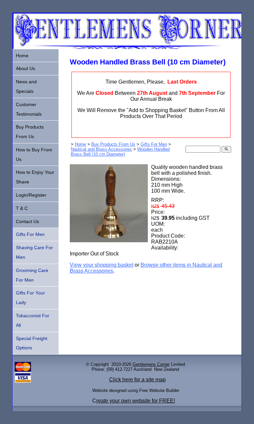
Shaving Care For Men (34, 252)
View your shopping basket (101, 265)
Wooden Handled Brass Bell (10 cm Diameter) (120, 152)
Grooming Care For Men (32, 275)
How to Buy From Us (34, 154)
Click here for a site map (137, 379)
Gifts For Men (154, 144)
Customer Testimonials (29, 109)
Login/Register (31, 195)
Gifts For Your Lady (30, 297)
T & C (22, 208)
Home (80, 144)
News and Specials (26, 86)
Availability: (164, 248)
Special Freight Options (31, 343)
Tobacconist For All (32, 320)
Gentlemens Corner (151, 364)
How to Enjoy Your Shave (35, 177)
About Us (25, 68)
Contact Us (27, 221)
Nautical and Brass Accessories (101, 149)
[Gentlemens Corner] (127, 47)
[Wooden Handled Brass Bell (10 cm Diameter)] (109, 240)
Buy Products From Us (113, 144)
